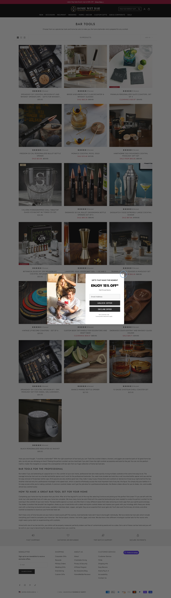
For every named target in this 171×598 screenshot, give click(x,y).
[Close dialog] (123, 274)
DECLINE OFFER (105, 309)
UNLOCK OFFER (104, 303)
